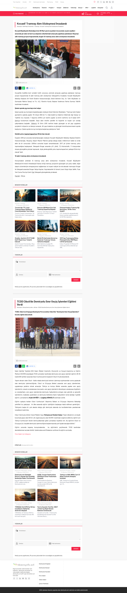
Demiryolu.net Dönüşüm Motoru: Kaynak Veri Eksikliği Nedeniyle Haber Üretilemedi (25, 476)
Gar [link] (33, 172)
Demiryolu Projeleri (46, 470)
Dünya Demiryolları (28, 307)
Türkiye (30, 470)
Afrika (35, 307)
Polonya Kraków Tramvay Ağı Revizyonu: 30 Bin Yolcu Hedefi (69, 209)
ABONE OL (32, 88)
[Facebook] (98, 2)
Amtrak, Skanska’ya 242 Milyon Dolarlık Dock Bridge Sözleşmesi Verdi (49, 13)
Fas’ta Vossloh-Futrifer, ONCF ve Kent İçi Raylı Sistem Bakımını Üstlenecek (47, 508)
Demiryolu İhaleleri (46, 503)
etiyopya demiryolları (27, 445)
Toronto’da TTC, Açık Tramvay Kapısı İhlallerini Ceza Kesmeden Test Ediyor (24, 209)
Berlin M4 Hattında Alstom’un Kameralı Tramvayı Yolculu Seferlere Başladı (47, 240)
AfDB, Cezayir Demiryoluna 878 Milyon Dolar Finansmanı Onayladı (46, 476)
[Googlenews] (113, 2)
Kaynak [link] (17, 176)
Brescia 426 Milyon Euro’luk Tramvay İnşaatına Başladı (46, 208)
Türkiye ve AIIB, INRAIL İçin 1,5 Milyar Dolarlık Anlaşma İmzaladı (70, 476)
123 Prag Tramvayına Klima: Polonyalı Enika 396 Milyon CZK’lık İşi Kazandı (69, 240)
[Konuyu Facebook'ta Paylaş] (16, 88)
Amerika (17, 203)
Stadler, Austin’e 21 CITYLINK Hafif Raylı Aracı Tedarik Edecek (25, 240)
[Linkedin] (104, 2)
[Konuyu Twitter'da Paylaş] (19, 88)
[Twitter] (101, 2)
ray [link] (26, 108)
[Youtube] (107, 2)
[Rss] (110, 2)
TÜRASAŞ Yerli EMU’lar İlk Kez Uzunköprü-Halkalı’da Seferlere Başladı (25, 508)
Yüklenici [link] (34, 123)
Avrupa (39, 203)
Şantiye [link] (17, 120)
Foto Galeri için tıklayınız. (23, 434)
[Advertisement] (99, 30)
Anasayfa (19, 26)
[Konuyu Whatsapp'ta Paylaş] (23, 88)
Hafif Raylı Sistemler (28, 26)
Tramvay (37, 26)
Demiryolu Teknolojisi (21, 470)
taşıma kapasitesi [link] (30, 134)
